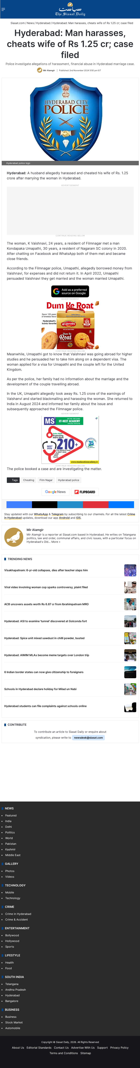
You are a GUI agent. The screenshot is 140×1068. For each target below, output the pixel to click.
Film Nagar (46, 480)
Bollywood (12, 935)
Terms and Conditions (64, 1053)
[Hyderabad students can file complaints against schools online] (130, 706)
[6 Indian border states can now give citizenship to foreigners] (130, 672)
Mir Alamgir (49, 70)
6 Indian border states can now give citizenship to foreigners (43, 672)
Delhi (8, 826)
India (8, 821)
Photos (9, 871)
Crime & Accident (16, 919)
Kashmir (10, 849)
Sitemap (85, 1053)
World (9, 838)
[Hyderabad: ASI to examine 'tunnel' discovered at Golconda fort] (130, 621)
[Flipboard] (85, 492)
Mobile (9, 892)
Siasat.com (17, 23)
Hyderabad (43, 23)
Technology (12, 898)
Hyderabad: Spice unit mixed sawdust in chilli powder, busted (44, 638)
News (30, 23)
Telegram (57, 514)
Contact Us (61, 1047)
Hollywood (12, 941)
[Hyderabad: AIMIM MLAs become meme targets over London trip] (130, 655)
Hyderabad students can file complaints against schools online (45, 706)
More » (55, 541)
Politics (10, 832)
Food (8, 968)
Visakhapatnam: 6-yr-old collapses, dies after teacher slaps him (46, 570)
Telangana (11, 984)
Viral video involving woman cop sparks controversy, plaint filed (46, 587)
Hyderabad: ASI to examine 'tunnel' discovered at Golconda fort (45, 621)
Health (9, 962)
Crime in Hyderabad (18, 914)
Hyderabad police (68, 480)
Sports (9, 946)
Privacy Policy (119, 1047)
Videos (9, 876)
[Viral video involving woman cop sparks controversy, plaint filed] (130, 587)
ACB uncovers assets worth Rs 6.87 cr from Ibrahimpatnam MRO (46, 604)
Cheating (28, 480)
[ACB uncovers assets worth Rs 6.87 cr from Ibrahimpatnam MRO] (130, 604)
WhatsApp (41, 514)
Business (10, 1016)
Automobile (12, 1028)
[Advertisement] (70, 211)
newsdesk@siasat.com (88, 737)
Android (64, 517)
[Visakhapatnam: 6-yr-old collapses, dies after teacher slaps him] (130, 570)
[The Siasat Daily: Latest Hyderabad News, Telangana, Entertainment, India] (70, 9)
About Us (18, 1047)
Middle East (12, 855)
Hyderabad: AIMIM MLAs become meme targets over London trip (46, 655)
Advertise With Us (83, 1047)
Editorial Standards (39, 1047)
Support (102, 1047)
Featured (11, 815)
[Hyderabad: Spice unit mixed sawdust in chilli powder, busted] (130, 638)
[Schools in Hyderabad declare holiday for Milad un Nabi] (130, 689)
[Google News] (55, 492)
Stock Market (14, 1022)
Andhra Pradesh (15, 989)
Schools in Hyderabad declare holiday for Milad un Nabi (40, 689)
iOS (78, 517)
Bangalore (11, 1001)
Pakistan (10, 843)
